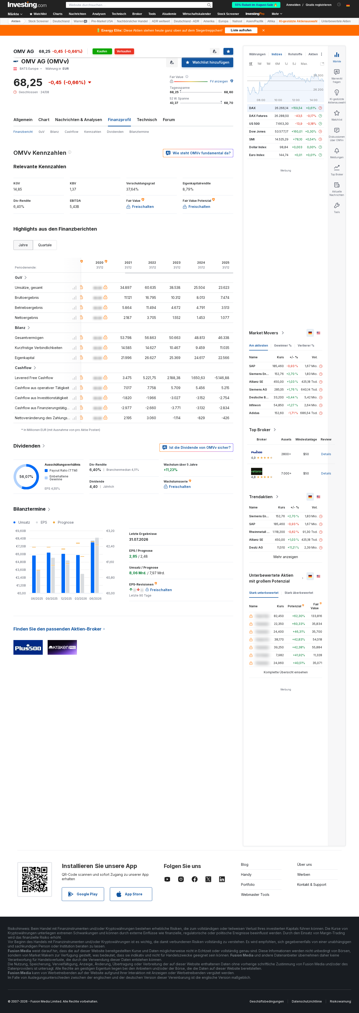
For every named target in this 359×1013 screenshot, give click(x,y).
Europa (223, 21)
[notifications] (339, 4)
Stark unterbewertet (263, 593)
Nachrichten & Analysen (78, 119)
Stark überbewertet (299, 593)
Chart (43, 119)
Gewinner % (283, 345)
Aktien (15, 21)
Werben (303, 874)
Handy (246, 874)
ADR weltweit (161, 21)
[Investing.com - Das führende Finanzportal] (27, 4)
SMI (251, 139)
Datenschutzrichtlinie (307, 1001)
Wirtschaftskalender (197, 14)
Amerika (208, 21)
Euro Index (256, 155)
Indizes (277, 54)
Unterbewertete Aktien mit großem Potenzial (271, 578)
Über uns (304, 864)
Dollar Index (257, 147)
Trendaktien (261, 496)
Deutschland (61, 21)
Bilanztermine (139, 132)
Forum (169, 119)
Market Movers (263, 332)
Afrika (271, 21)
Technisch (147, 119)
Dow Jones (257, 131)
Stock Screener (228, 14)
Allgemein (22, 119)
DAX (252, 108)
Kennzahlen (92, 132)
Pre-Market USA (102, 21)
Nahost (237, 21)
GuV (41, 132)
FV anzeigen (219, 81)
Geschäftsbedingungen (267, 1001)
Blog (244, 864)
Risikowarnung (340, 1001)
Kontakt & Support (311, 884)
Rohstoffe (295, 54)
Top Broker (260, 429)
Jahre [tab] (23, 245)
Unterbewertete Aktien (336, 21)
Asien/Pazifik (254, 21)
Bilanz (54, 132)
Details (326, 454)
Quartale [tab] (45, 245)
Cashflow (71, 132)
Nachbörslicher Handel (132, 21)
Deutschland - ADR (186, 21)
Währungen (257, 54)
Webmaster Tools (255, 894)
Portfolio (248, 884)
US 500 (254, 123)
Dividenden (115, 132)
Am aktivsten (258, 345)
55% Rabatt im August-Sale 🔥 (256, 5)
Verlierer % (306, 345)
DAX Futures (258, 116)
